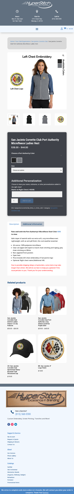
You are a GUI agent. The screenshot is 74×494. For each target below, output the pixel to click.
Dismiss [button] (45, 493)
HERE (59, 232)
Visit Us (37, 16)
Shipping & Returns (13, 442)
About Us (10, 458)
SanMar (9, 467)
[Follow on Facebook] (8, 424)
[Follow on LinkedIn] (15, 424)
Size (13, 166)
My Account (11, 437)
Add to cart (27, 201)
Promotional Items (13, 482)
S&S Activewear (12, 470)
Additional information (32, 224)
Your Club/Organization (22, 41)
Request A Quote (12, 439)
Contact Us (11, 444)
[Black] (14, 160)
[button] (63, 55)
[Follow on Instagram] (12, 424)
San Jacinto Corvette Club (39, 41)
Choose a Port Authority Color (23, 153)
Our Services (11, 453)
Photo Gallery (11, 456)
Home (12, 41)
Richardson (10, 477)
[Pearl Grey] (19, 160)
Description (14, 224)
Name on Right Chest (22, 190)
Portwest (10, 480)
